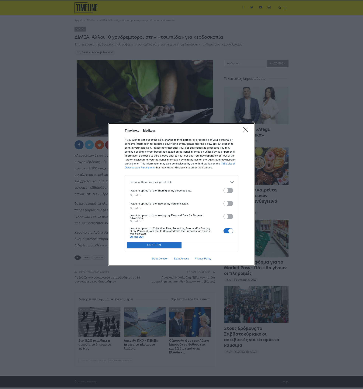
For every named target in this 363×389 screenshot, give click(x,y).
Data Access (181, 258)
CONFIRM (154, 245)
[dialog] (181, 194)
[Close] (247, 130)
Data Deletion (160, 258)
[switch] (228, 190)
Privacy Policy (203, 258)
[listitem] (181, 182)
